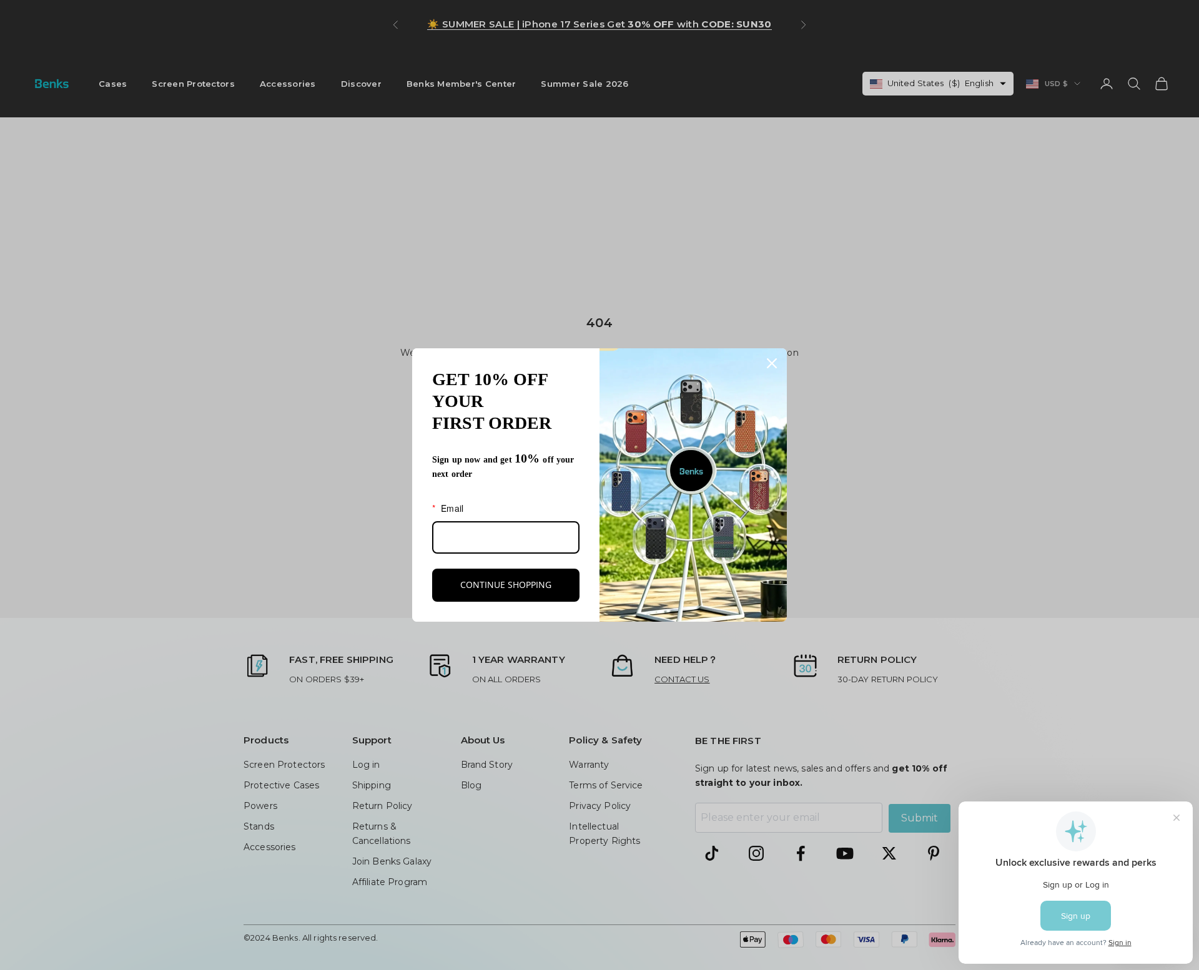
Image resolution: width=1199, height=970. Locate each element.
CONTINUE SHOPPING (505, 584)
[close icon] (772, 363)
